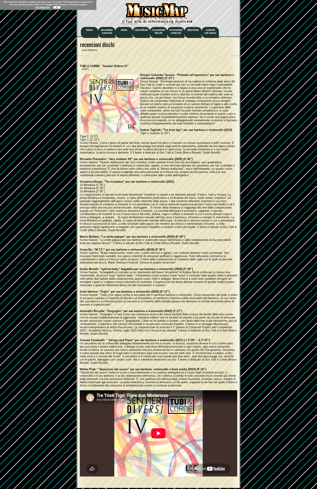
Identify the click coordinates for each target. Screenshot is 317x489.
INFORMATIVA (43, 7)
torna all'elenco (88, 50)
